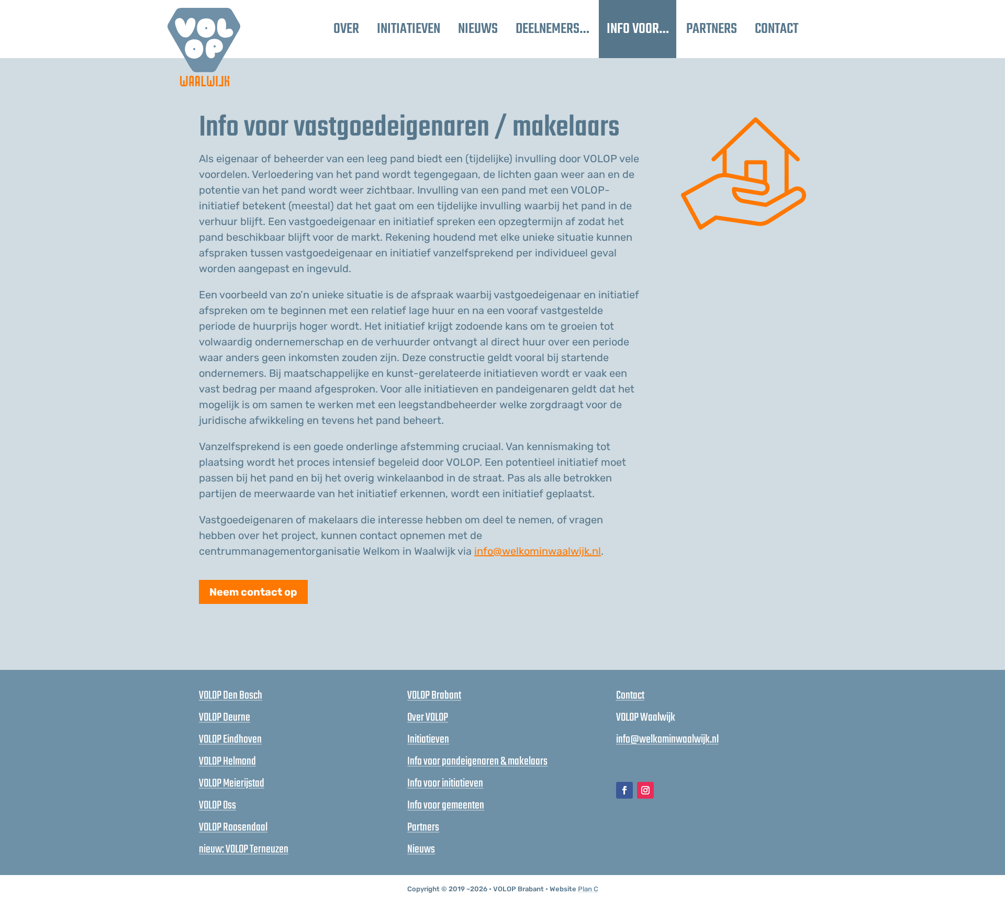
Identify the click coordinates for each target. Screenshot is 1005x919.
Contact (630, 695)
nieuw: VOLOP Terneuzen (243, 849)
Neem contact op (253, 592)
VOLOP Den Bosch (230, 695)
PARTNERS (711, 29)
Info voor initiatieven (445, 783)
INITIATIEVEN (408, 29)
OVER (346, 29)
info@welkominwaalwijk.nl (537, 551)
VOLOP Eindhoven (230, 739)
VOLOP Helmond (227, 761)
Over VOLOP (427, 717)
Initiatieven (428, 739)
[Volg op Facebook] (624, 790)
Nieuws (421, 849)
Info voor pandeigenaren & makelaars (477, 761)
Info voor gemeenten (445, 805)
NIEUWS (478, 29)
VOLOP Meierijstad (231, 783)
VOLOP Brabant (434, 695)
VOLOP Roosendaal (233, 827)
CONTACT (776, 29)
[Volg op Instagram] (645, 790)
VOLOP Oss (217, 805)
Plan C (588, 889)
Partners (423, 827)
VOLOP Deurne (224, 717)
